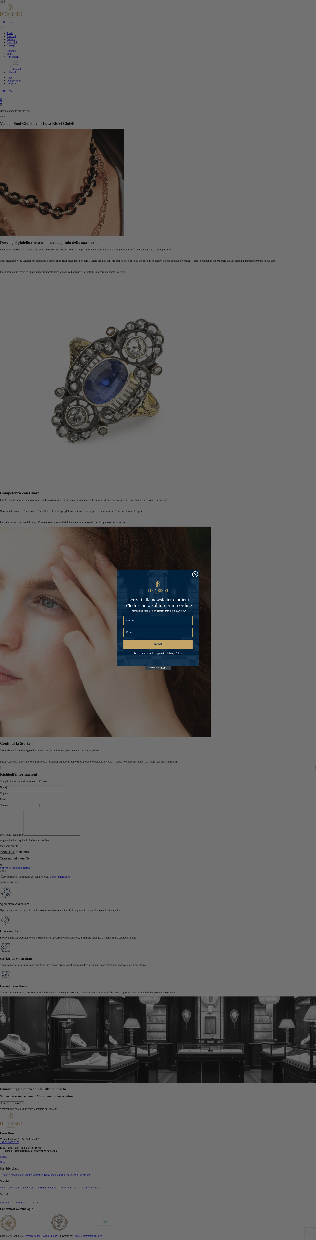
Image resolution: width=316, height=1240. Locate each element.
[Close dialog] (195, 574)
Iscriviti (158, 644)
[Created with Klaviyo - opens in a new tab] (158, 668)
